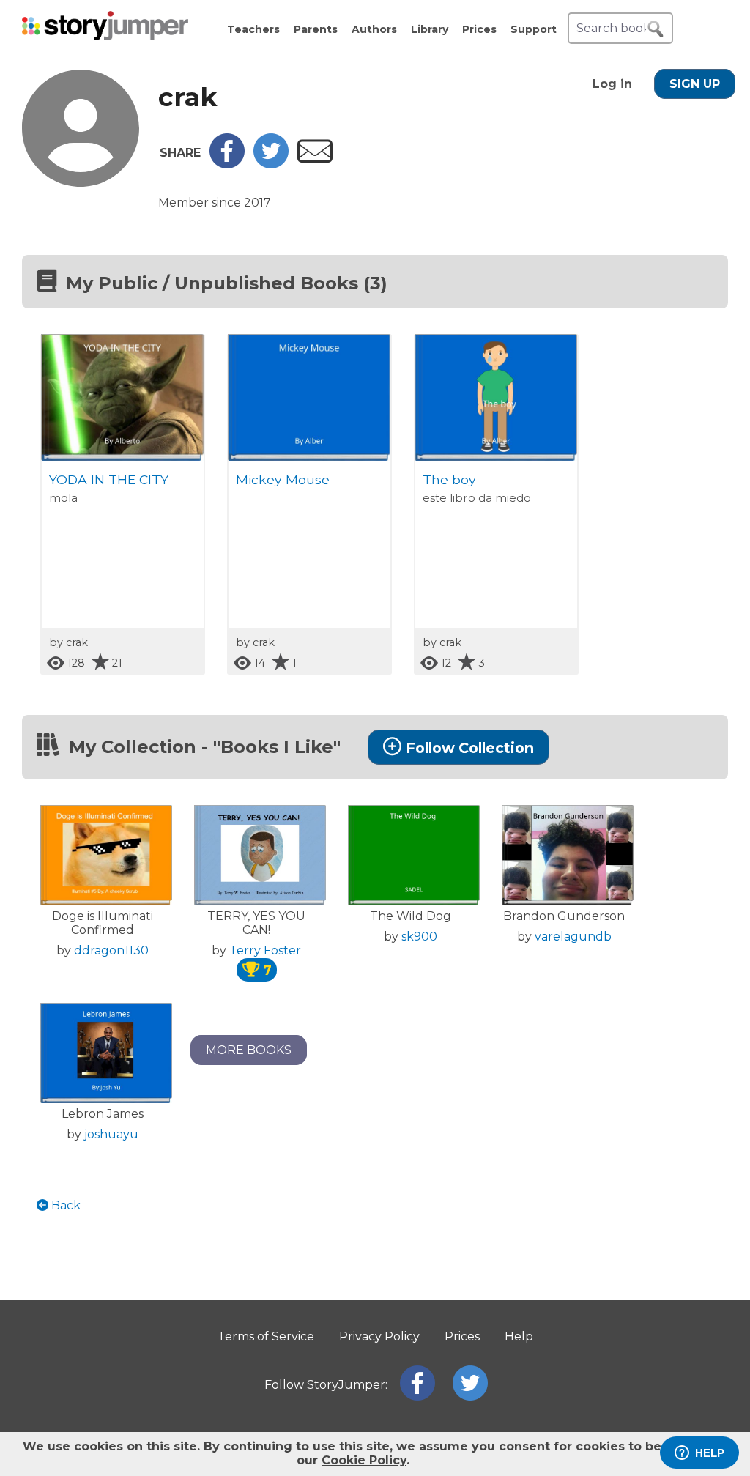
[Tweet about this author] (271, 164)
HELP (709, 1453)
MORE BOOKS (249, 1050)
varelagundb (573, 936)
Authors (374, 29)
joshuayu (111, 1134)
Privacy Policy (379, 1336)
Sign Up (694, 84)
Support (533, 29)
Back (64, 1205)
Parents (316, 29)
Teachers (253, 29)
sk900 (419, 936)
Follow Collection (470, 748)
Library (429, 29)
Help (519, 1336)
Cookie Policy (364, 1460)
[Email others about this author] (315, 159)
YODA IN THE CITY (108, 479)
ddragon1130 (111, 950)
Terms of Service (266, 1336)
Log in (612, 84)
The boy (449, 479)
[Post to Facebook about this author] (227, 164)
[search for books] (655, 29)
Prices (479, 29)
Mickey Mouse (283, 479)
